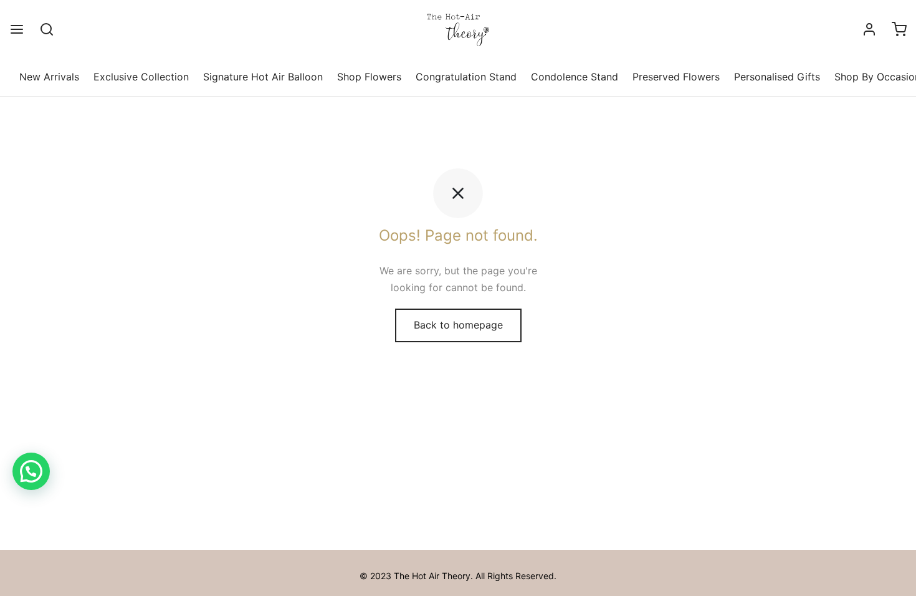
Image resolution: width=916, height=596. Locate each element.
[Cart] (899, 29)
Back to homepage (458, 325)
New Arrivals (49, 76)
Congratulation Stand (466, 76)
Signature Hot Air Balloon (263, 76)
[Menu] (16, 29)
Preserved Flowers (676, 76)
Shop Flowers (369, 76)
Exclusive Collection (141, 76)
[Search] (46, 29)
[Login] (869, 29)
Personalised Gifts (777, 76)
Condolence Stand (574, 76)
